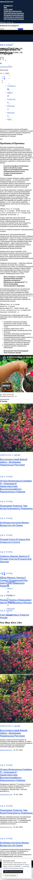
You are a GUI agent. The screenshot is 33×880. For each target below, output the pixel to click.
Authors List (8, 6)
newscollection (6, 67)
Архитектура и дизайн (16, 60)
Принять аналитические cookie (13, 871)
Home (5, 7)
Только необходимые (10, 875)
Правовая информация (14, 15)
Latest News (8, 9)
